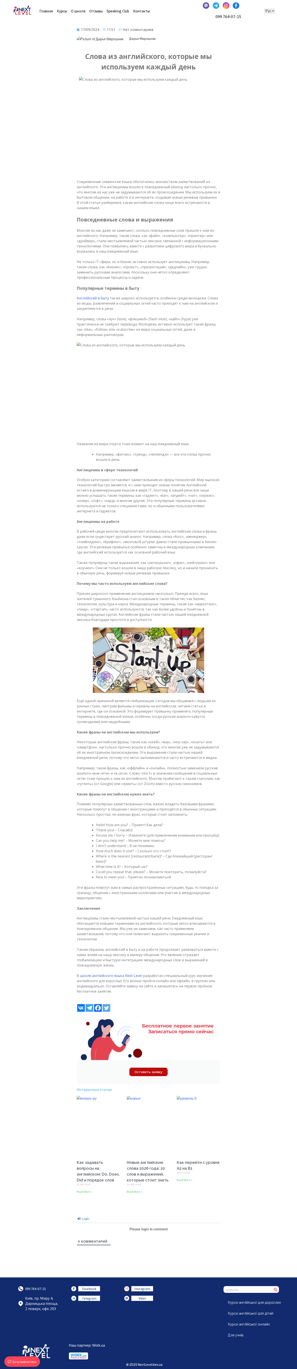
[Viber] (126, 1298)
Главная (46, 10)
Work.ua (98, 1345)
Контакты (141, 10)
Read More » (84, 1192)
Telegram (89, 1298)
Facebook (89, 1289)
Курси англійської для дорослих (254, 1302)
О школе (78, 10)
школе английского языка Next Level (111, 975)
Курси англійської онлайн (249, 1324)
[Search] (275, 1289)
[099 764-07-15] (20, 1288)
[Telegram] (89, 1008)
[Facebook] (98, 1008)
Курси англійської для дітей (250, 1313)
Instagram (142, 1289)
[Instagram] (126, 1288)
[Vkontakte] (81, 1008)
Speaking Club (118, 10)
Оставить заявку (148, 1072)
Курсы (62, 10)
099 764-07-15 (228, 16)
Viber (142, 1298)
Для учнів (236, 1335)
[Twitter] (106, 1008)
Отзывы (96, 10)
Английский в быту (93, 298)
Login (85, 1218)
